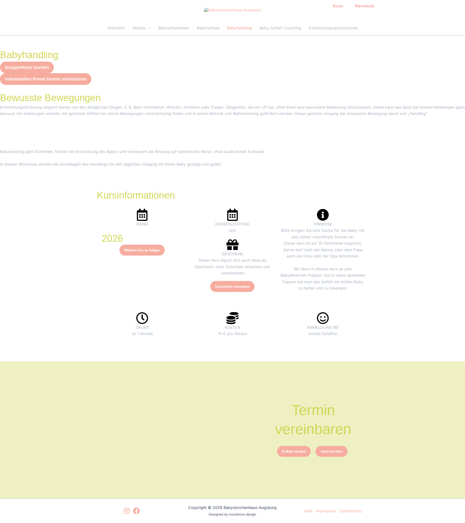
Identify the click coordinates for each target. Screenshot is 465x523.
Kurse (337, 6)
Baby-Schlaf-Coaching (280, 27)
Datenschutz (351, 510)
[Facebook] (136, 510)
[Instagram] (126, 510)
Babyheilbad (208, 27)
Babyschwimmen (173, 27)
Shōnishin (116, 27)
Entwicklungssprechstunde (333, 27)
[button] (148, 28)
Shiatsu (139, 27)
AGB (308, 510)
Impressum (326, 510)
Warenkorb (363, 6)
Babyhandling (239, 27)
